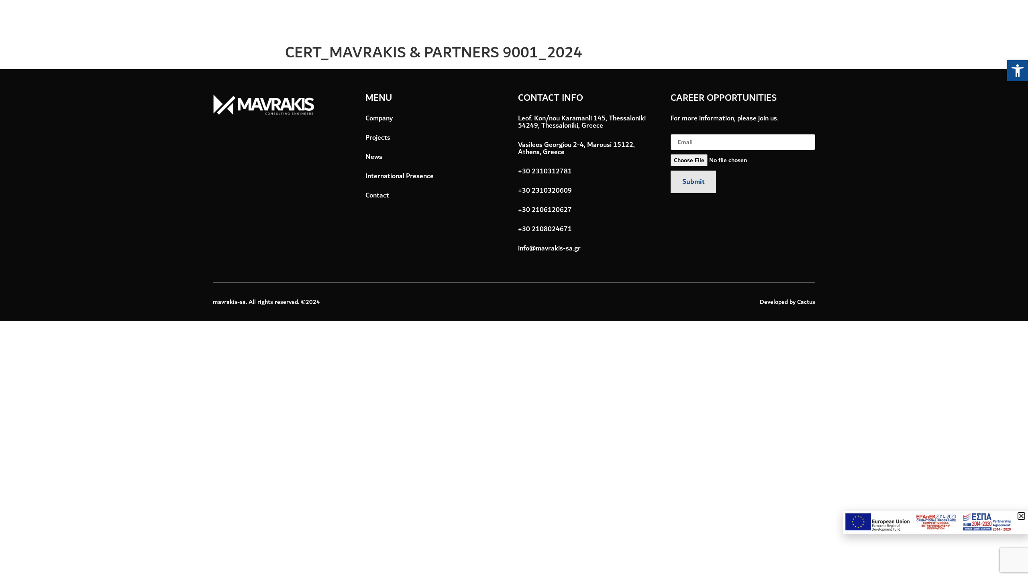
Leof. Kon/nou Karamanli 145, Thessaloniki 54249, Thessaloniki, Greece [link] (582, 123)
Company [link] (614, 20)
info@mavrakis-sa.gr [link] (549, 248)
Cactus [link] (806, 302)
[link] (1017, 70)
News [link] (706, 20)
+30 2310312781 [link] (545, 171)
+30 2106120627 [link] (545, 210)
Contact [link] (852, 20)
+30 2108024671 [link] (545, 229)
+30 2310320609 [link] (545, 191)
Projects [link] (663, 20)
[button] (1021, 516)
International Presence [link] (776, 20)
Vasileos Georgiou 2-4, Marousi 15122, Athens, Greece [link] (576, 148)
